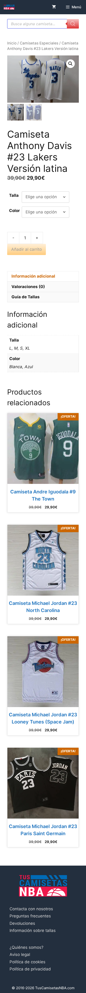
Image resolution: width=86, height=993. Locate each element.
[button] (70, 63)
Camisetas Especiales (39, 43)
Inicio (11, 43)
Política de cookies (27, 961)
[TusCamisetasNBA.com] (9, 7)
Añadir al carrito (26, 249)
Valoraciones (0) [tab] (28, 286)
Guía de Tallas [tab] (25, 296)
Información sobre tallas (33, 930)
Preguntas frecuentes (30, 916)
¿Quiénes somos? (26, 947)
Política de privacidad (30, 969)
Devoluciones (22, 923)
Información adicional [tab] (33, 276)
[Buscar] (73, 24)
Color (14, 210)
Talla (14, 195)
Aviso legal (20, 954)
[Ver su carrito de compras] (54, 7)
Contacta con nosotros (31, 908)
